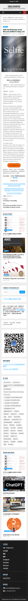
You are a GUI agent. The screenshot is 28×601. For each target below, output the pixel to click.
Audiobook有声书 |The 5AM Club (14, 525)
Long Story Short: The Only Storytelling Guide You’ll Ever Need (14, 184)
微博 (4, 556)
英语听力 (6, 433)
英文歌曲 (18, 425)
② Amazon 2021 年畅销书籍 (10, 369)
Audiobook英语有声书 (9, 531)
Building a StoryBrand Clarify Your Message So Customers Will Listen (14, 189)
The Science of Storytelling (14, 193)
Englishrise (14, 6)
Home (4, 17)
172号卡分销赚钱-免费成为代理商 (12, 299)
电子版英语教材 (8, 422)
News (6, 230)
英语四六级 (14, 433)
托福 (5, 417)
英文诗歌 (13, 428)
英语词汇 (15, 439)
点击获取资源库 (14, 165)
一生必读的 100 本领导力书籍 (11, 400)
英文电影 (6, 428)
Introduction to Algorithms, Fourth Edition (14, 269)
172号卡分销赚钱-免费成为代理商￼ (14, 224)
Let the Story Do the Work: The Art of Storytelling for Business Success (12, 205)
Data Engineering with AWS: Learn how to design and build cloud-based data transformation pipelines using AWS (14, 245)
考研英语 (11, 425)
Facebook (6, 562)
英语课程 (20, 442)
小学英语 (21, 414)
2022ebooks (16, 382)
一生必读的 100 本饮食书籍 (11, 403)
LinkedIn (5, 568)
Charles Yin (6, 34)
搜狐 (4, 553)
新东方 (10, 417)
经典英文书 (17, 422)
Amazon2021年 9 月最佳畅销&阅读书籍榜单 (14, 385)
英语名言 (20, 430)
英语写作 (20, 428)
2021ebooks (7, 382)
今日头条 (5, 551)
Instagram (6, 559)
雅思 (5, 444)
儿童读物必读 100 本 (9, 408)
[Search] (20, 12)
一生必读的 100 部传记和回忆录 (12, 406)
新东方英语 (17, 417)
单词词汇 (16, 411)
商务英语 (6, 414)
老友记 (5, 425)
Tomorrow (7, 394)
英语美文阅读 (7, 439)
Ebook (25, 12)
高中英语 (10, 444)
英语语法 (6, 442)
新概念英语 (7, 419)
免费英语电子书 (8, 411)
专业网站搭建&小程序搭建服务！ (14, 504)
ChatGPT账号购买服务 (14, 483)
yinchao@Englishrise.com (13, 588)
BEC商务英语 (7, 389)
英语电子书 (11, 17)
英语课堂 (13, 442)
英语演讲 (6, 436)
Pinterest (6, 565)
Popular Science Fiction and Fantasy (14, 392)
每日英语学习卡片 (16, 419)
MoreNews (15, 599)
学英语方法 (14, 414)
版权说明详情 (6, 578)
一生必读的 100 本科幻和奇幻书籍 (13, 397)
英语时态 (21, 433)
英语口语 (13, 430)
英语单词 (6, 430)
